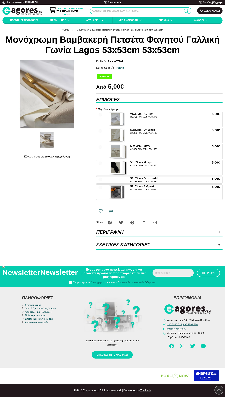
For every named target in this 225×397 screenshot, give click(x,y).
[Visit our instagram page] (182, 347)
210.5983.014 (174, 324)
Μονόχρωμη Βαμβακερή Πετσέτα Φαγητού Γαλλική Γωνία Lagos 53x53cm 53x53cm (120, 29)
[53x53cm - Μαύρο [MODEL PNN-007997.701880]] (115, 167)
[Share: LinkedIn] (143, 222)
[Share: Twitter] (121, 222)
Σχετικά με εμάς (33, 305)
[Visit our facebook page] (172, 347)
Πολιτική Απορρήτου (35, 315)
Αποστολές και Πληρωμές (38, 312)
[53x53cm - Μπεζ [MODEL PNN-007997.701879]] (115, 151)
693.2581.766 (31, 2)
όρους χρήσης (97, 282)
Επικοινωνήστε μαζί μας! (112, 354)
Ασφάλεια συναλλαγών (36, 322)
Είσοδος (207, 2)
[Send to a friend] (155, 222)
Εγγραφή (218, 2)
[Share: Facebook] (110, 222)
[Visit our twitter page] (193, 347)
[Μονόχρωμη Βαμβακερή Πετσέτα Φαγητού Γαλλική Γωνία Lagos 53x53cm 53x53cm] (47, 94)
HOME (65, 29)
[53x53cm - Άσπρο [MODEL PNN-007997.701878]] (115, 119)
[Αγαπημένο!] (101, 211)
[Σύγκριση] (111, 211)
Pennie (120, 67)
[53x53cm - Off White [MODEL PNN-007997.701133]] (115, 135)
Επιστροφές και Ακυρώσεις (39, 318)
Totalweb (145, 390)
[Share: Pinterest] (132, 222)
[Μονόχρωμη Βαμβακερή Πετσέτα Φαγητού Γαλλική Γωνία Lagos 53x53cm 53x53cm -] (47, 140)
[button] (62, 14)
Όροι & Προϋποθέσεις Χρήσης (40, 308)
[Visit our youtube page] (203, 347)
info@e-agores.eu (176, 328)
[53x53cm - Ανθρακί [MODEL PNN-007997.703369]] (115, 192)
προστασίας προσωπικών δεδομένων (137, 282)
